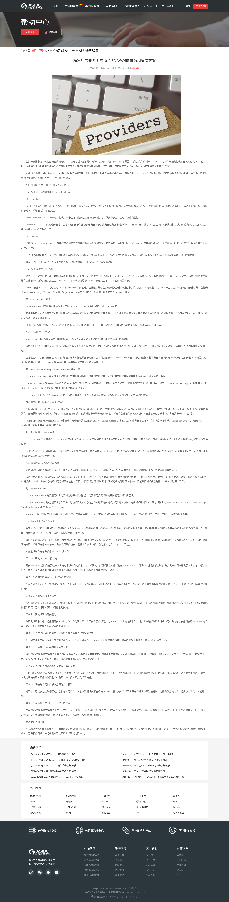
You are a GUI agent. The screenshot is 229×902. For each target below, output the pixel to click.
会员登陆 (119, 860)
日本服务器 (71, 807)
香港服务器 (71, 6)
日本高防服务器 (91, 875)
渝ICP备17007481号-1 (130, 897)
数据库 (176, 796)
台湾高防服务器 (91, 860)
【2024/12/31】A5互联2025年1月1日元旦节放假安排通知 (146, 754)
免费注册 (202, 6)
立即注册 (30, 32)
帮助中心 (43, 50)
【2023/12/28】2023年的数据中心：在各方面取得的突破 (56, 777)
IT (138, 813)
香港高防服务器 (91, 855)
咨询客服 (53, 32)
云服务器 (111, 6)
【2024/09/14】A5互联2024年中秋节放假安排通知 (143, 760)
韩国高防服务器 (91, 870)
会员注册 (119, 855)
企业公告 (150, 860)
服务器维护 (142, 807)
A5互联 (135, 68)
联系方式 (150, 875)
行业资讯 (119, 870)
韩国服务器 (35, 807)
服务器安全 (178, 813)
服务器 (176, 807)
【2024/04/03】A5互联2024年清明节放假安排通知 (53, 771)
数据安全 (105, 796)
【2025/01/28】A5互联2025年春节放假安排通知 (52, 754)
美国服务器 (92, 6)
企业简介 (150, 855)
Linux (32, 801)
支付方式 (150, 870)
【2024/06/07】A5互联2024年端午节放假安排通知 (53, 765)
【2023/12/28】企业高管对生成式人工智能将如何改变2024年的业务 (151, 777)
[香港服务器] (32, 6)
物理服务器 (35, 813)
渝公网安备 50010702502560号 (105, 897)
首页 (55, 6)
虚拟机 (69, 813)
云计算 (104, 801)
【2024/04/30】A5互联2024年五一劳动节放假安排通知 (145, 765)
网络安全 (70, 801)
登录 (188, 6)
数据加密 (105, 813)
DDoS (176, 801)
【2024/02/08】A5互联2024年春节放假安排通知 (142, 771)
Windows (105, 807)
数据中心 (141, 801)
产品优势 (150, 865)
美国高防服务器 (91, 865)
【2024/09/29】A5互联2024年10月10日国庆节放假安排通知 (58, 760)
